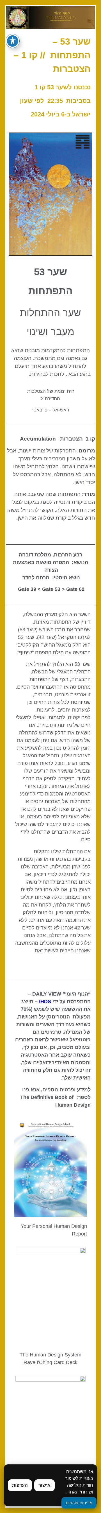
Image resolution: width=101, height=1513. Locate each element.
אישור (44, 1485)
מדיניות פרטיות (79, 1502)
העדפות (20, 1485)
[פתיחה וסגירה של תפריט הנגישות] (12, 41)
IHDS (45, 1001)
